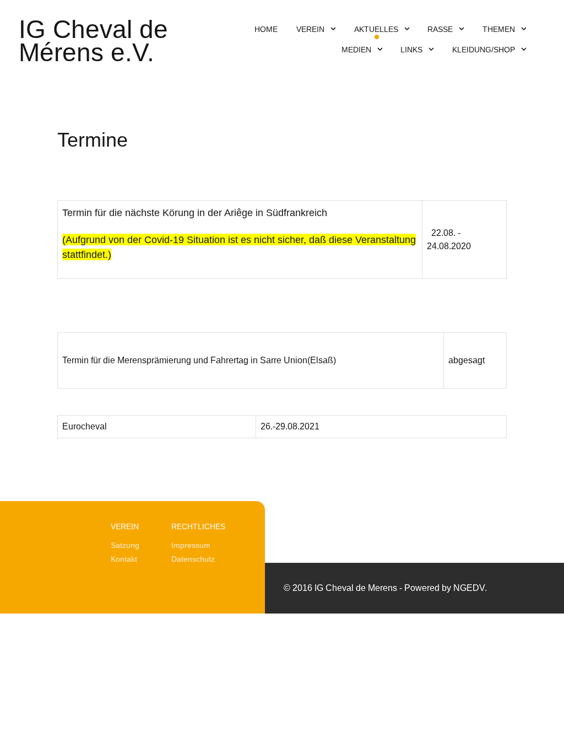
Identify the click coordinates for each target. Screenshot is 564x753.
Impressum (190, 545)
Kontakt (124, 559)
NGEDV (469, 588)
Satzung (125, 545)
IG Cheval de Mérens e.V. (93, 41)
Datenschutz (193, 559)
